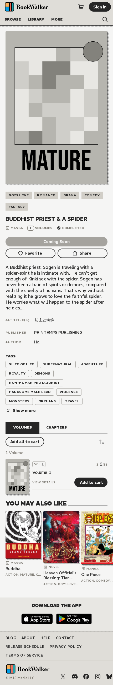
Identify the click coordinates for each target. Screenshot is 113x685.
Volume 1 (41, 472)
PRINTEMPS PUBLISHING (58, 332)
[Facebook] (86, 676)
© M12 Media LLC (20, 678)
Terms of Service (24, 655)
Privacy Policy (66, 646)
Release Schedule (25, 646)
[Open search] (105, 19)
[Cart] (81, 7)
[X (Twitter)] (63, 676)
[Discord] (74, 676)
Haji (38, 341)
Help (45, 638)
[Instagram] (98, 676)
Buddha (13, 568)
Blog (11, 638)
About (28, 638)
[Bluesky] (109, 676)
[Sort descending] (101, 442)
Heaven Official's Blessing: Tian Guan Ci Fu (59, 575)
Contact (65, 638)
